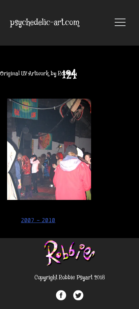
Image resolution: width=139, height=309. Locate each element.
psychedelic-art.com (45, 22)
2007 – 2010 (38, 220)
